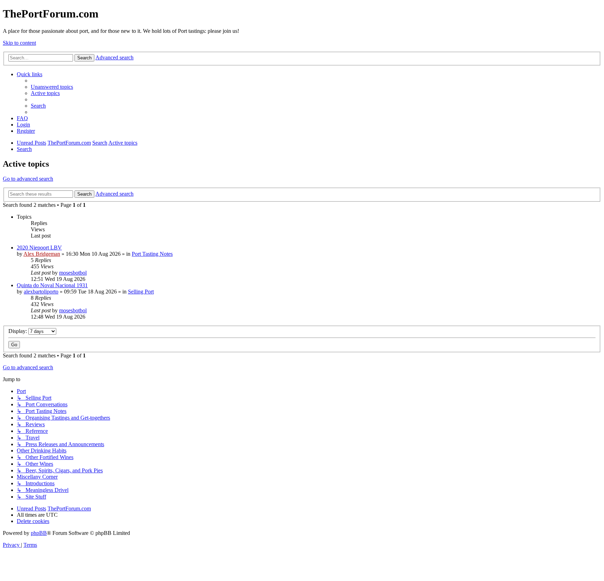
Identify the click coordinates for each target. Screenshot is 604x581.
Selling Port (141, 292)
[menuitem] (52, 87)
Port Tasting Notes (152, 254)
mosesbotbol (73, 273)
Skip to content (19, 43)
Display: (18, 331)
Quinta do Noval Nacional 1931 (52, 285)
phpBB (39, 533)
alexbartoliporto (41, 292)
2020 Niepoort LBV (39, 247)
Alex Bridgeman (41, 254)
